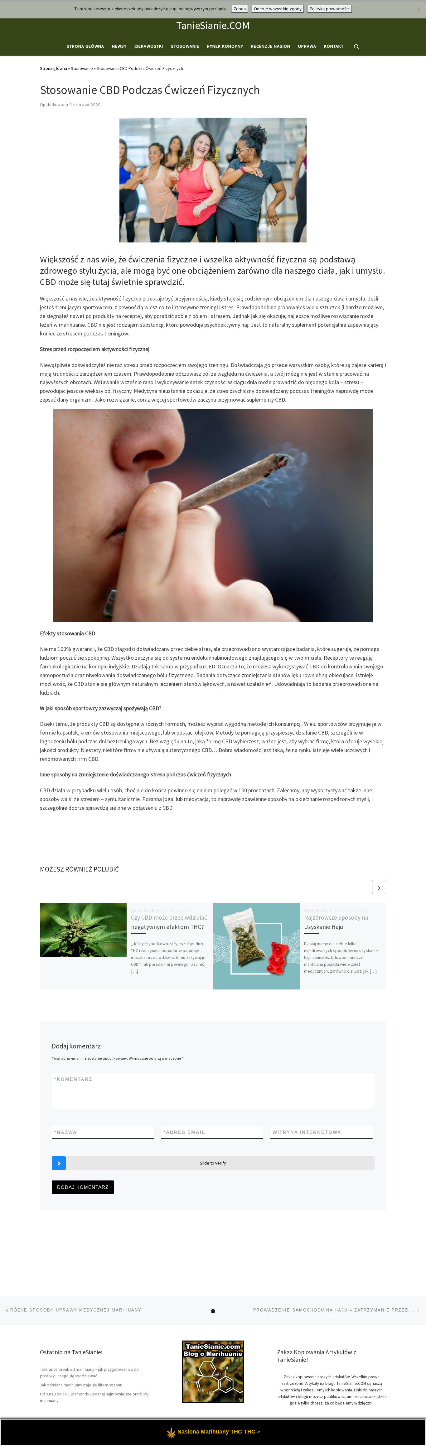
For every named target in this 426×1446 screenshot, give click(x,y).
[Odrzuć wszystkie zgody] (418, 9)
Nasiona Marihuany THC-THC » (218, 1432)
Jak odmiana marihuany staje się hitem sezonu (81, 1385)
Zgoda (240, 8)
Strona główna (53, 68)
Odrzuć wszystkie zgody (278, 8)
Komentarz (73, 1079)
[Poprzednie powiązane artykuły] (364, 887)
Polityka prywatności (330, 8)
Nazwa (65, 1132)
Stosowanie (82, 68)
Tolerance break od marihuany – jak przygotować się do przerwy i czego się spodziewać (89, 1373)
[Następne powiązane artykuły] (379, 887)
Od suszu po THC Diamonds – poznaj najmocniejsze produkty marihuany (94, 1397)
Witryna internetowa (307, 1132)
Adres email (184, 1132)
